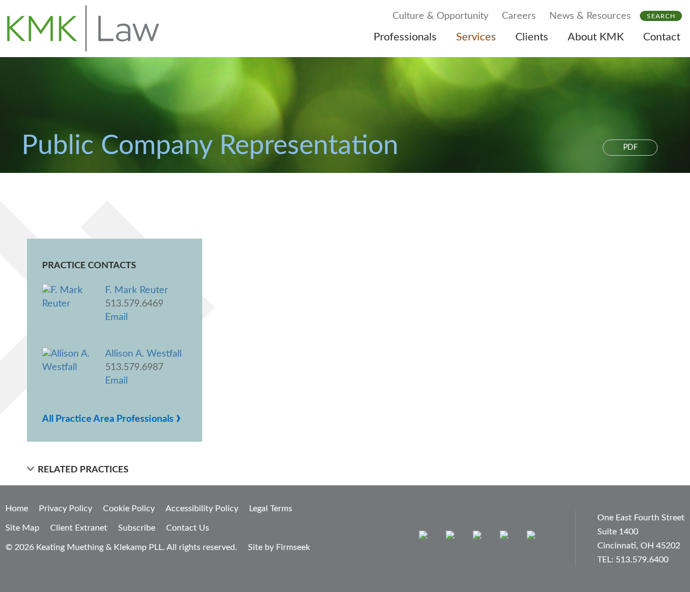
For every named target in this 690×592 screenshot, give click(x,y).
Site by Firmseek (279, 547)
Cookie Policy (129, 508)
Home (16, 508)
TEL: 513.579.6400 (632, 559)
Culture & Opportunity (440, 16)
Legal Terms (270, 508)
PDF (630, 147)
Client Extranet (78, 528)
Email (116, 317)
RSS (533, 537)
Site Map (22, 528)
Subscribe (136, 528)
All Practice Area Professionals (111, 419)
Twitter (506, 537)
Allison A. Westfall (143, 354)
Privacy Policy (65, 508)
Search (661, 16)
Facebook (452, 537)
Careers (519, 16)
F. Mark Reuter (136, 290)
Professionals (405, 37)
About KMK (596, 37)
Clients (531, 37)
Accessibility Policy (201, 508)
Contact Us (187, 528)
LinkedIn (479, 537)
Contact (661, 37)
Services (476, 37)
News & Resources (590, 16)
